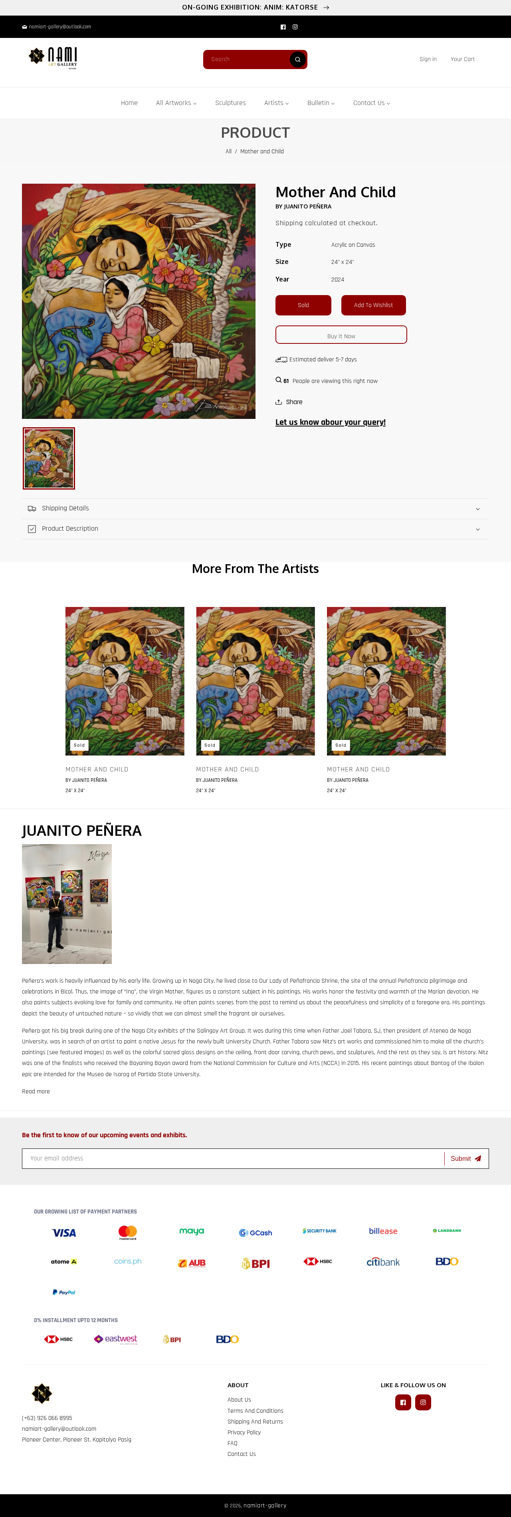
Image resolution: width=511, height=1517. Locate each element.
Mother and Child (97, 769)
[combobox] (255, 59)
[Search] (298, 59)
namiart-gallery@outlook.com (59, 1429)
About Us (239, 1400)
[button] (463, 59)
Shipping (289, 223)
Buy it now (341, 336)
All (229, 151)
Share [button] (294, 402)
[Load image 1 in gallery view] (49, 458)
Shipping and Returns (255, 1422)
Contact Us (242, 1454)
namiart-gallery (265, 1505)
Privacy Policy (244, 1432)
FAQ (233, 1443)
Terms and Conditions (255, 1411)
